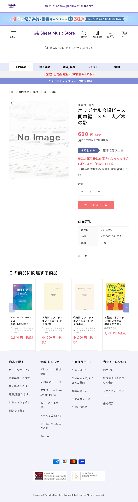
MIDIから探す (17, 410)
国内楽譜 (21, 67)
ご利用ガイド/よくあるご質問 (83, 380)
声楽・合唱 (39, 92)
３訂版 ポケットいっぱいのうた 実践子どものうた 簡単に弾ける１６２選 (115, 321)
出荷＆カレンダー (82, 399)
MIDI (117, 67)
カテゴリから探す (19, 370)
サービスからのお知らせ (50, 426)
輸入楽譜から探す (19, 386)
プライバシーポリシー (113, 393)
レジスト (92, 67)
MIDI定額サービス (51, 382)
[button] (84, 33)
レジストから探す (19, 402)
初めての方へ (80, 370)
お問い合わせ (80, 407)
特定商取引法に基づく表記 (113, 380)
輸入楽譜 (44, 67)
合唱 (53, 92)
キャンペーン (48, 436)
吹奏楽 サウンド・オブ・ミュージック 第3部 (52, 321)
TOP (12, 92)
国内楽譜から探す (19, 378)
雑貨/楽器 (69, 67)
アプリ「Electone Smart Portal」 (51, 392)
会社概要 (108, 403)
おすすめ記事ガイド (50, 405)
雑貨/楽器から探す (20, 394)
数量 (81, 184)
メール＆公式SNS (50, 415)
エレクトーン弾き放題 (50, 371)
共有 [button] (84, 255)
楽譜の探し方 (80, 390)
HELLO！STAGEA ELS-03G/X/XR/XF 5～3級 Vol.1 (21, 321)
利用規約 (108, 370)
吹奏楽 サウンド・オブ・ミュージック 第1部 (83, 321)
